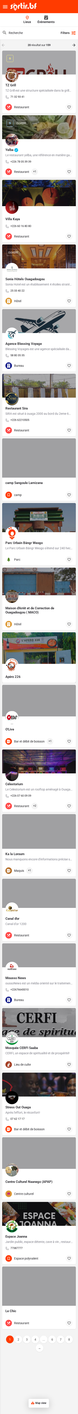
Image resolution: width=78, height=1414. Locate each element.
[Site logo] (23, 6)
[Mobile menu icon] (5, 6)
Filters (65, 33)
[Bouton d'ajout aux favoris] (69, 107)
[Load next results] (74, 45)
